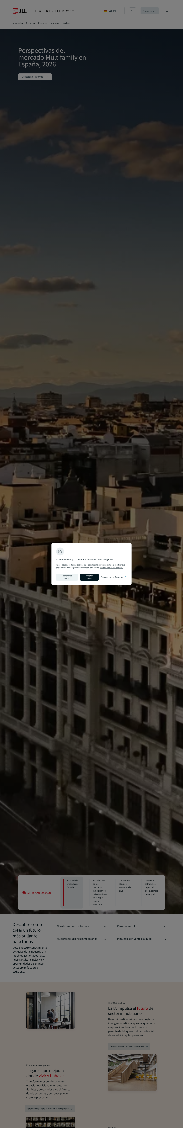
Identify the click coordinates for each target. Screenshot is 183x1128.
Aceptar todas (89, 577)
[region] (91, 564)
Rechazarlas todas (67, 577)
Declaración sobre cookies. (111, 567)
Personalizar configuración (114, 577)
